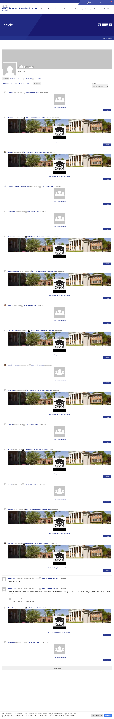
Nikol (9, 305)
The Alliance (108, 9)
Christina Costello (14, 271)
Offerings (88, 9)
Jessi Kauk (11, 390)
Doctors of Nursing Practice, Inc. (18, 186)
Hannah (10, 543)
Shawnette (11, 211)
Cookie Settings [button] (97, 715)
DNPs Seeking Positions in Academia (38, 117)
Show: (94, 83)
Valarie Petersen (13, 365)
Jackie (10, 449)
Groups (29, 79)
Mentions (14, 83)
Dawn (10, 152)
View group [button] (107, 110)
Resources (58, 9)
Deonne (10, 424)
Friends (20, 79)
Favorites (22, 83)
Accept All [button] (108, 715)
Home (43, 9)
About (50, 9)
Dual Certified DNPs (32, 92)
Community (79, 9)
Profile (12, 79)
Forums (38, 79)
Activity (6, 79)
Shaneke (11, 509)
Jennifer (10, 117)
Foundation (98, 9)
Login (92, 2)
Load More (57, 668)
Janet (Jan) (12, 578)
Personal (6, 83)
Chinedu (10, 92)
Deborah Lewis (13, 330)
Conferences (68, 9)
